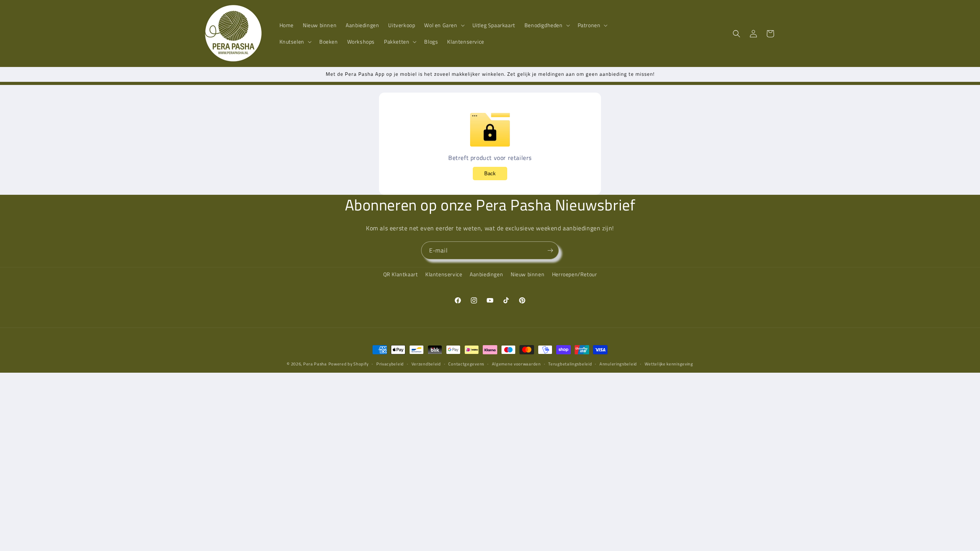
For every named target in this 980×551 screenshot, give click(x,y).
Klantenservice (443, 274)
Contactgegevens (466, 364)
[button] (443, 25)
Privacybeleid (390, 364)
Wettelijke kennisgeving (669, 364)
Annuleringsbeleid (618, 364)
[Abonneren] (550, 250)
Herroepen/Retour (574, 274)
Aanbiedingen (486, 274)
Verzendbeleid (426, 364)
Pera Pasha (315, 364)
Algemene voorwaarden (516, 364)
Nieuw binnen (527, 274)
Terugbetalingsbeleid (570, 364)
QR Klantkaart (400, 274)
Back (490, 173)
